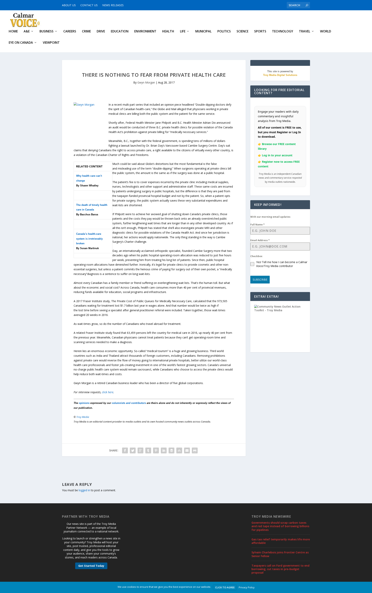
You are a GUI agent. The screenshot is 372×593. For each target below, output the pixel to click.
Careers (69, 31)
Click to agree (225, 587)
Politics (224, 31)
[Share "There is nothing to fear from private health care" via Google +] (140, 450)
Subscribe (260, 279)
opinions (84, 403)
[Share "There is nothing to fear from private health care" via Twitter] (133, 450)
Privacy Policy (247, 587)
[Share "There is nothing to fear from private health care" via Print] (195, 450)
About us (69, 5)
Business (46, 31)
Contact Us (89, 5)
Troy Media (82, 417)
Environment (145, 31)
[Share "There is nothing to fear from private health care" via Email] (187, 450)
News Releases (113, 5)
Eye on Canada (21, 43)
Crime (86, 31)
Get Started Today (91, 566)
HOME (13, 31)
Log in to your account (277, 155)
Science (242, 31)
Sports (260, 31)
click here (107, 392)
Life (182, 31)
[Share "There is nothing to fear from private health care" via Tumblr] (148, 450)
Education (119, 31)
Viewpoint (51, 43)
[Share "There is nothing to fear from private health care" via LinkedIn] (164, 450)
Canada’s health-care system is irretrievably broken (89, 238)
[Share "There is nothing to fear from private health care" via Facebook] (125, 450)
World (325, 31)
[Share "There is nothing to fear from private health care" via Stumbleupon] (179, 450)
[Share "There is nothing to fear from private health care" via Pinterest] (156, 450)
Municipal (203, 31)
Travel (304, 31)
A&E (27, 31)
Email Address (260, 240)
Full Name (257, 224)
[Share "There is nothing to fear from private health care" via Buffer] (171, 450)
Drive (101, 31)
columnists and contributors (129, 403)
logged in (84, 490)
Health (168, 31)
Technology (282, 31)
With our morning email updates (270, 216)
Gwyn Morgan (146, 82)
